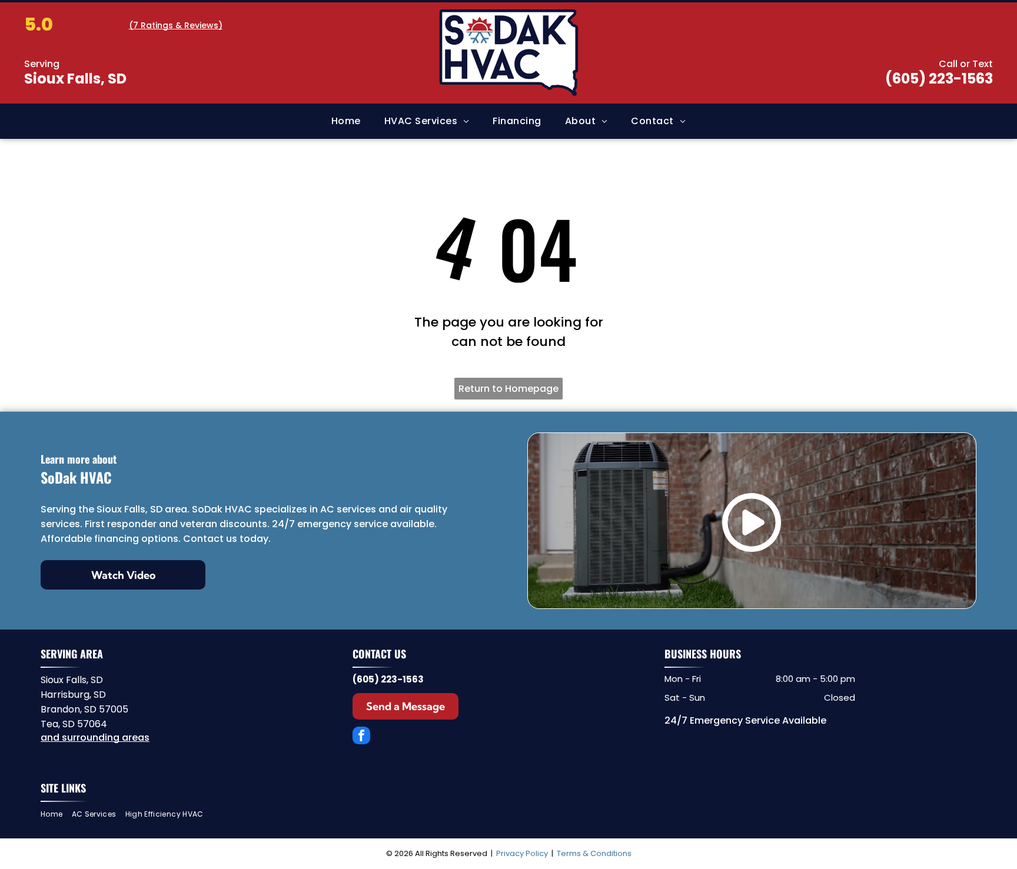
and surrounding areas (95, 737)
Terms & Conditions (594, 853)
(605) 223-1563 (939, 78)
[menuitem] (346, 121)
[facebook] (361, 737)
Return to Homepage (508, 388)
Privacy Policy (522, 853)
